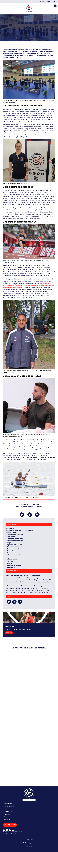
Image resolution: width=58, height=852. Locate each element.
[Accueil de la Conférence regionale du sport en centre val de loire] (29, 9)
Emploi (9, 543)
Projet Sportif (8, 809)
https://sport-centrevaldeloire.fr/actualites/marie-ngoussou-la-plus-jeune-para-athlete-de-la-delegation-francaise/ (29, 285)
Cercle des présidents (15, 535)
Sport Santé (11, 567)
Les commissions (9, 806)
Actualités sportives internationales (20, 530)
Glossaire (28, 839)
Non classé (11, 557)
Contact (41, 2)
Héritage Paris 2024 (14, 555)
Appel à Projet (12, 532)
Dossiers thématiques (15, 541)
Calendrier (7, 814)
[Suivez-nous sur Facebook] (49, 1)
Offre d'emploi (12, 559)
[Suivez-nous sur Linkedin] (51, 1)
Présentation (8, 804)
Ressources (7, 817)
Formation (10, 551)
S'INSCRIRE (9, 633)
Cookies (29, 846)
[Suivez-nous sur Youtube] (54, 1)
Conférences (11, 537)
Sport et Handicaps (14, 565)
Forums (9, 553)
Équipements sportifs (14, 545)
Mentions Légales (28, 843)
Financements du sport (15, 549)
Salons (9, 563)
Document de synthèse (15, 539)
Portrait (10, 561)
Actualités (10, 528)
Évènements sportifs (14, 547)
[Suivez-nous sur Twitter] (47, 1)
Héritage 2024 (8, 812)
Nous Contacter (10, 825)
